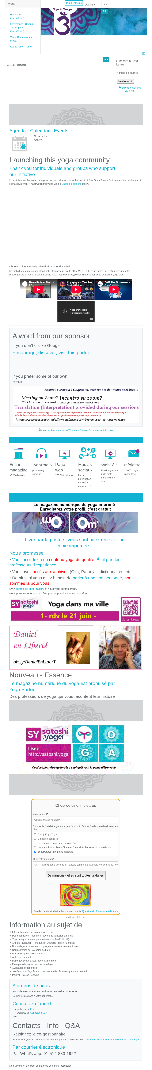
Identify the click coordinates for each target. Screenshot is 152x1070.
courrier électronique (43, 1047)
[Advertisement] (76, 363)
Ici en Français (74, 3)
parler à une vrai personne (97, 578)
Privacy (82, 917)
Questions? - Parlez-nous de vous (100, 911)
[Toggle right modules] (143, 54)
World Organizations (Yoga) (21, 39)
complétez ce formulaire (30, 588)
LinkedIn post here (71, 184)
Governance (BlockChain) (17, 16)
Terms (74, 917)
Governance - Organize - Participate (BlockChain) (22, 27)
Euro (32, 1009)
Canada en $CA (38, 1013)
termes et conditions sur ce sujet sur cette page (114, 1039)
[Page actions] (106, 59)
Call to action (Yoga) (21, 46)
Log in (89, 4)
